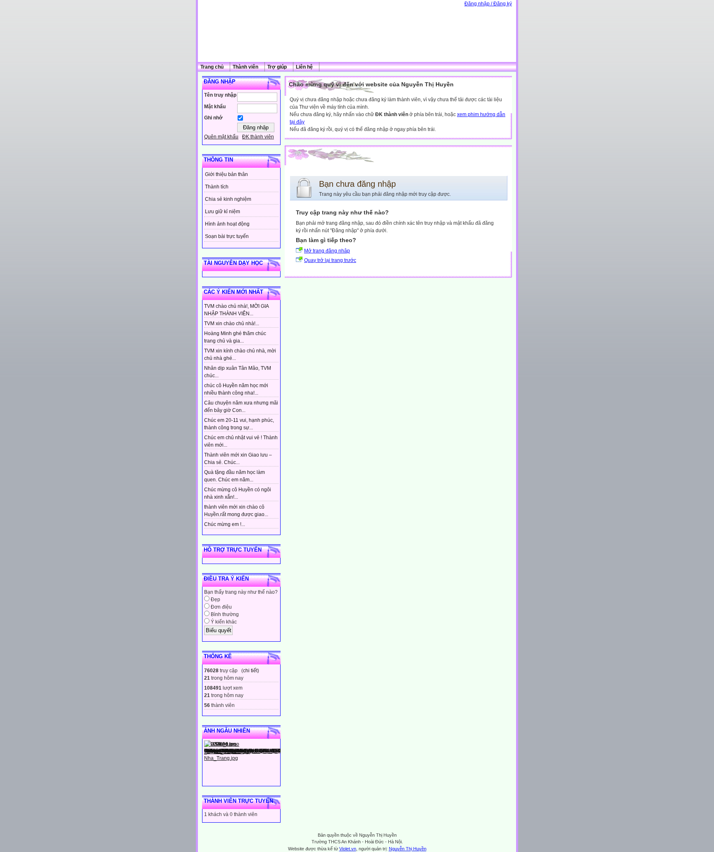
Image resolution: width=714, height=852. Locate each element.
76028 (211, 671)
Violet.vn (347, 848)
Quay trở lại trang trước (330, 260)
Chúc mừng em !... (224, 524)
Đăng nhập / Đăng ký (488, 4)
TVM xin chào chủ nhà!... (231, 323)
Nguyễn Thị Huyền (407, 848)
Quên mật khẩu (221, 137)
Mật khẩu (215, 106)
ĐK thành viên (258, 137)
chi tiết (250, 671)
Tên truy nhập (220, 95)
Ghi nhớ (213, 118)
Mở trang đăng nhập (327, 251)
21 (207, 678)
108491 (212, 688)
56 (207, 705)
